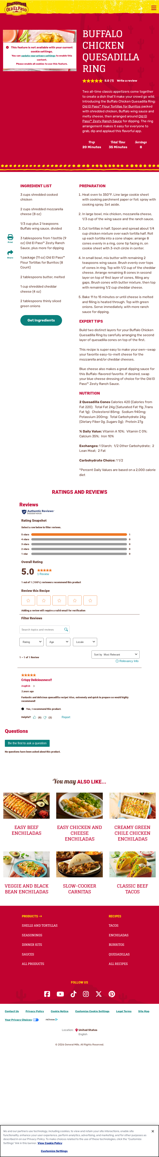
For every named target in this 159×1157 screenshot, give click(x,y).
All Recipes (118, 963)
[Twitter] (98, 994)
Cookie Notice (59, 1011)
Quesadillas (119, 954)
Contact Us (12, 1011)
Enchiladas (119, 935)
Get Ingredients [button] (41, 320)
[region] (79, 1141)
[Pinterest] (111, 994)
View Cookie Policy (50, 1143)
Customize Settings (54, 1151)
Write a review (127, 80)
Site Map (143, 1011)
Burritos (116, 944)
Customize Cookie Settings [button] (92, 1011)
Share (10, 258)
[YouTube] (60, 994)
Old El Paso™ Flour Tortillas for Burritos (111, 106)
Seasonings (32, 935)
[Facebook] (47, 994)
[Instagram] (86, 994)
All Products (33, 963)
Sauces (28, 954)
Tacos (113, 925)
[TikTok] (73, 994)
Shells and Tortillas (40, 925)
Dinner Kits (32, 944)
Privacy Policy (35, 1011)
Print (10, 242)
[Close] (153, 1131)
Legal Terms (123, 1011)
